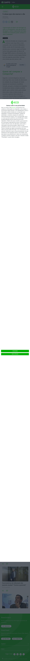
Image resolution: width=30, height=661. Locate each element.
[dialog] (15, 330)
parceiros (14, 107)
